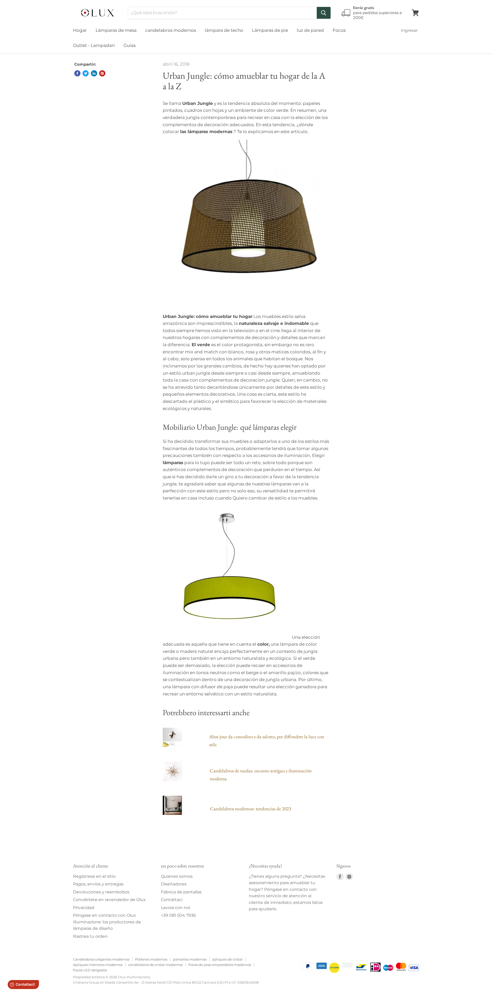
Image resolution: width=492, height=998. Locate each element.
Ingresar (409, 30)
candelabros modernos (170, 30)
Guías (130, 45)
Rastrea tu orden (90, 936)
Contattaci (171, 899)
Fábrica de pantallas (181, 892)
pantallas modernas (190, 959)
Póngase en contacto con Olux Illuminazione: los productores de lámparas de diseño (107, 922)
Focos (339, 30)
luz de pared (310, 30)
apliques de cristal (227, 959)
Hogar (80, 30)
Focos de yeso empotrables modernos (219, 965)
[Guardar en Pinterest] (102, 73)
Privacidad (83, 907)
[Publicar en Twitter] (86, 73)
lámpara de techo (224, 30)
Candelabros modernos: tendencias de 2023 (250, 808)
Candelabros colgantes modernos (101, 959)
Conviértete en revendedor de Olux (109, 899)
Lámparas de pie (270, 30)
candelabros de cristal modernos (155, 965)
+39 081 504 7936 (178, 915)
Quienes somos (177, 876)
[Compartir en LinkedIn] (94, 73)
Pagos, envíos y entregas (98, 884)
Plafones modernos (151, 959)
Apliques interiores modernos (97, 965)
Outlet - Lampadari (94, 45)
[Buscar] (324, 13)
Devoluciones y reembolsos (101, 892)
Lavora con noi (175, 907)
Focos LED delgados (90, 970)
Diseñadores (174, 884)
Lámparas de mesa (116, 30)
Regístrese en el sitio (94, 876)
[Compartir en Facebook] (77, 73)
